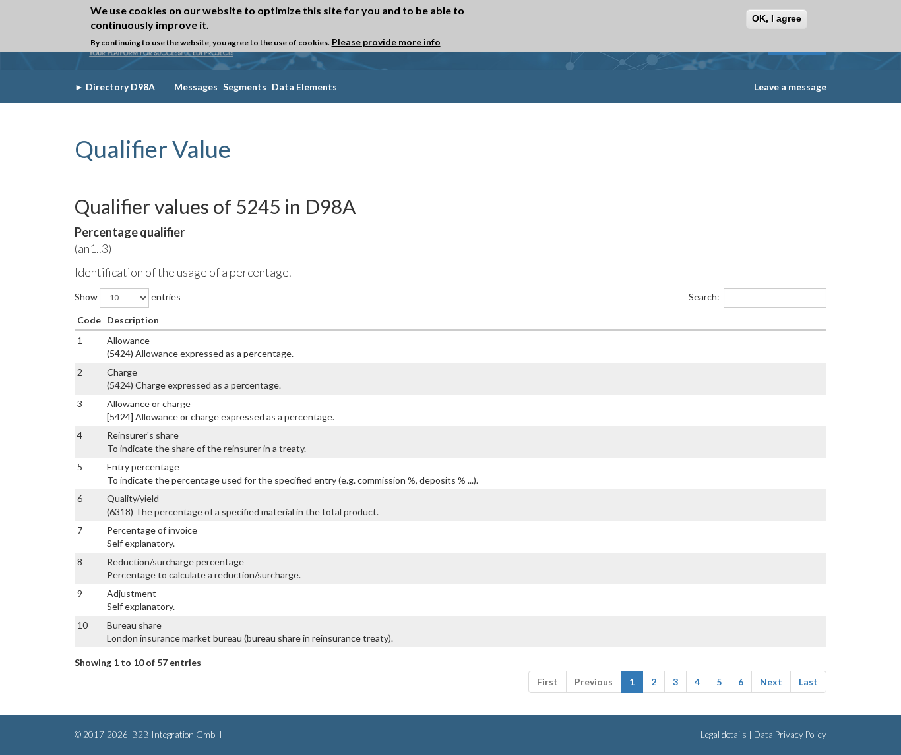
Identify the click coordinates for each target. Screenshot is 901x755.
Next (771, 681)
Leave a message (790, 86)
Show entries (128, 296)
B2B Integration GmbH (176, 734)
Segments (244, 86)
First (547, 681)
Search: (704, 296)
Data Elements (304, 86)
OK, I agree (776, 18)
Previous (594, 681)
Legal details (723, 734)
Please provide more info (386, 42)
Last (808, 681)
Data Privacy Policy (790, 734)
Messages (196, 86)
